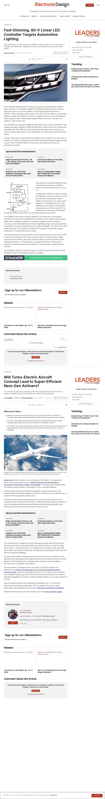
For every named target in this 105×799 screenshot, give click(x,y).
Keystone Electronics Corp (80, 47)
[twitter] (36, 59)
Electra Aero (8, 480)
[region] (35, 343)
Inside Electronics (79, 16)
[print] (66, 59)
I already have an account (35, 360)
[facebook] (30, 59)
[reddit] (38, 59)
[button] (5, 5)
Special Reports (65, 16)
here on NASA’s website (53, 592)
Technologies (24, 16)
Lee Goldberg (8, 398)
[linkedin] (33, 59)
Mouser (74, 53)
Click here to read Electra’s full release (50, 588)
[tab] (8, 339)
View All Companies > (86, 57)
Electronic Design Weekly (48, 16)
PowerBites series (48, 616)
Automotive (7, 25)
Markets (34, 16)
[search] (8, 5)
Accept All (97, 795)
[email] (41, 59)
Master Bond (76, 50)
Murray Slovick (9, 53)
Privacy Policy (53, 795)
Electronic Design (27, 398)
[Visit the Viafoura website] (63, 347)
